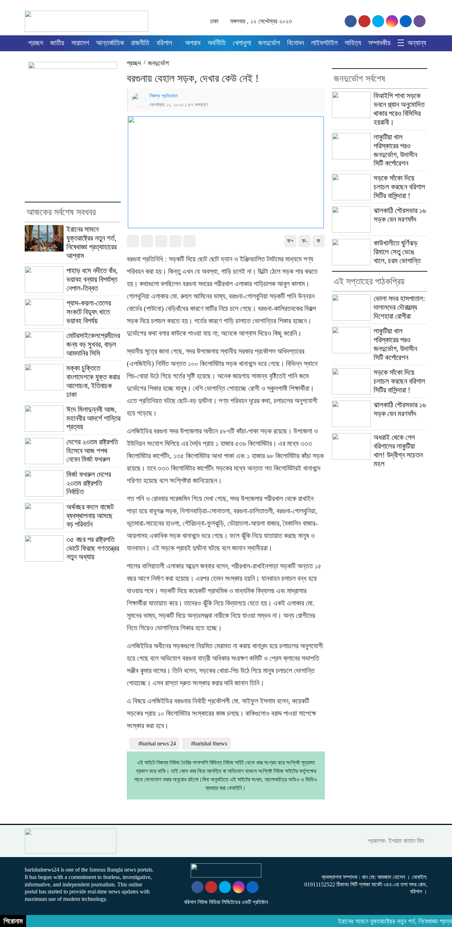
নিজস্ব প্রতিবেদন (163, 96)
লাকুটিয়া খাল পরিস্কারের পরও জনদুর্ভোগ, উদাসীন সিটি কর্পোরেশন (395, 150)
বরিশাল (164, 43)
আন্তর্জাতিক (110, 43)
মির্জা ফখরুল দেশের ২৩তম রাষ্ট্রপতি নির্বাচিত (88, 483)
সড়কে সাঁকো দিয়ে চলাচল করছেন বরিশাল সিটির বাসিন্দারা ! (399, 187)
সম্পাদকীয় (379, 43)
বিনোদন (295, 43)
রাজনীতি (140, 43)
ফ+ (290, 241)
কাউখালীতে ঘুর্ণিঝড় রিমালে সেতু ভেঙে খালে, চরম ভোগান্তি (397, 252)
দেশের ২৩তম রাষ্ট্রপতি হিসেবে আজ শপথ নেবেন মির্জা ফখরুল (92, 451)
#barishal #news (209, 743)
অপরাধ (193, 43)
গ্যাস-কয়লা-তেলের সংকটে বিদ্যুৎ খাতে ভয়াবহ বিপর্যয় (88, 312)
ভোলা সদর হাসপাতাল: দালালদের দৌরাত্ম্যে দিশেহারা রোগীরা (399, 307)
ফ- (304, 241)
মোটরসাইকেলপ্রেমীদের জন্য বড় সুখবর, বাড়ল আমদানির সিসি (93, 344)
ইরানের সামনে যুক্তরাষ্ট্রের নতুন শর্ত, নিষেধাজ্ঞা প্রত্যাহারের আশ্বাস (91, 242)
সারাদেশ (80, 43)
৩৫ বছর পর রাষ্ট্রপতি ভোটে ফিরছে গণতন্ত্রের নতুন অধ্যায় (92, 548)
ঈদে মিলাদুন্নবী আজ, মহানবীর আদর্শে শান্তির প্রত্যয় (93, 418)
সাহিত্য (353, 43)
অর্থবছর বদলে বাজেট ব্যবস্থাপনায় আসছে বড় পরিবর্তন (90, 516)
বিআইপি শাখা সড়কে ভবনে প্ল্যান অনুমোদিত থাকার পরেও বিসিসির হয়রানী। (399, 108)
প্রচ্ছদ (35, 43)
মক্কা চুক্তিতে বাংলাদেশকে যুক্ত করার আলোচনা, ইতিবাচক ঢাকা (93, 381)
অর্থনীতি (217, 43)
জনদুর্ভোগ (269, 43)
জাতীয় (57, 43)
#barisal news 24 (157, 743)
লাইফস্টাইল (324, 43)
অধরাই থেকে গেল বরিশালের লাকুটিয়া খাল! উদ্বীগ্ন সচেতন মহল (398, 450)
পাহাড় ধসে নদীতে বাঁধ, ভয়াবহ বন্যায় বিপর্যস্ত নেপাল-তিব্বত (92, 279)
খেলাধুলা (242, 43)
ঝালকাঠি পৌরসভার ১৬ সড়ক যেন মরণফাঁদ (400, 215)
